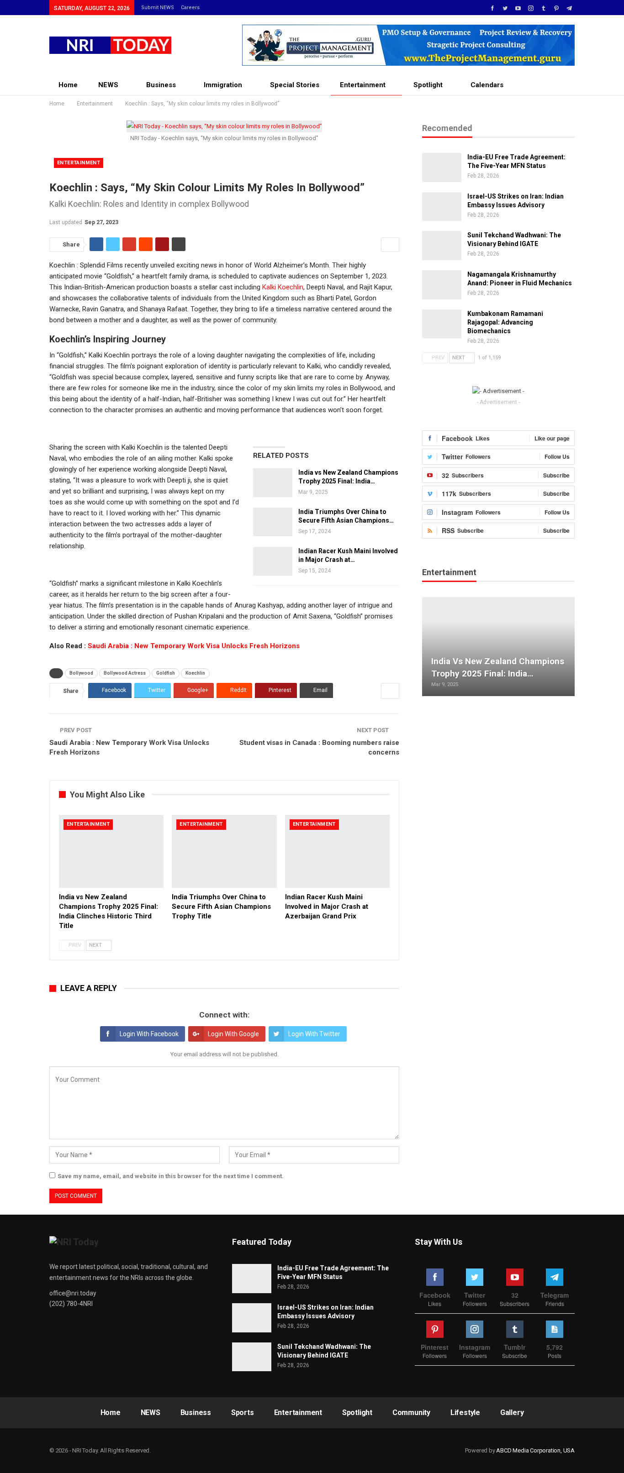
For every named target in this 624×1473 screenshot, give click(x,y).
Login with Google (233, 1034)
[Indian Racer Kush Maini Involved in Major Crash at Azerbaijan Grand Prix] (272, 561)
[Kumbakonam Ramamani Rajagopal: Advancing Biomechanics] (441, 324)
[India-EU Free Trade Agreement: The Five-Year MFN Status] (441, 167)
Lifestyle (465, 1412)
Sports (242, 1412)
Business (161, 85)
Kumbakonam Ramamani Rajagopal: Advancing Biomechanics (505, 322)
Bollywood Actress (125, 673)
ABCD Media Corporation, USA (535, 1450)
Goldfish (165, 673)
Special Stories (294, 85)
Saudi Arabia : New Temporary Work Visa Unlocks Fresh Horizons (194, 646)
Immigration (223, 85)
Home (68, 85)
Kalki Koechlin (282, 287)
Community (411, 1412)
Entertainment (363, 85)
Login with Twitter (314, 1034)
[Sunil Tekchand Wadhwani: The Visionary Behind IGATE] (441, 245)
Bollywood (81, 673)
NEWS (108, 85)
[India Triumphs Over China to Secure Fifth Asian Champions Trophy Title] (272, 522)
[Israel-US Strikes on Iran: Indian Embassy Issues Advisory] (441, 206)
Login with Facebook (149, 1034)
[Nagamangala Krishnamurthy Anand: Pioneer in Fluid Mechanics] (441, 284)
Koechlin (195, 673)
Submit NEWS (157, 7)
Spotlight (428, 85)
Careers (190, 7)
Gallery (512, 1412)
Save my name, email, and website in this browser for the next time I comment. (171, 1176)
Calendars (487, 85)
